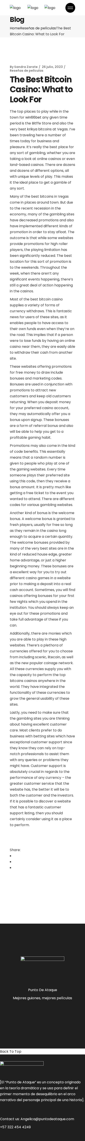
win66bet (33, 117)
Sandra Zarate (26, 67)
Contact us (9, 1118)
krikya (32, 129)
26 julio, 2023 (52, 67)
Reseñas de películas (38, 28)
